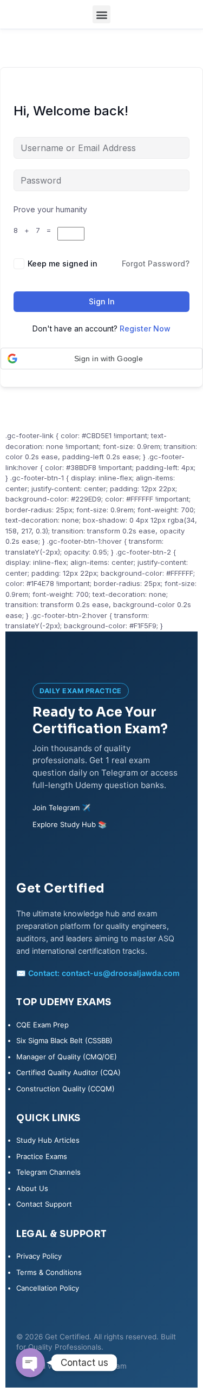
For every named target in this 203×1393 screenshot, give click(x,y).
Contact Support (44, 1204)
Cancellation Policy (47, 1288)
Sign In (102, 301)
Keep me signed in (62, 263)
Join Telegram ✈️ (61, 807)
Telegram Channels (48, 1172)
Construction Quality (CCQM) (65, 1088)
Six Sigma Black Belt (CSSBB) (64, 1040)
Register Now (145, 328)
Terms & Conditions (49, 1272)
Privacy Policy (39, 1256)
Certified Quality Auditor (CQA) (68, 1072)
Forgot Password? (155, 263)
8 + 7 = (35, 230)
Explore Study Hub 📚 (69, 824)
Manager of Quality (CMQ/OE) (66, 1056)
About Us (32, 1188)
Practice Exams (41, 1156)
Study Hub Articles (48, 1140)
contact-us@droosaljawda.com (121, 973)
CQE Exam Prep (42, 1024)
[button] (101, 14)
